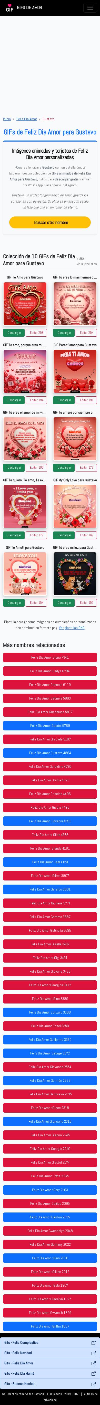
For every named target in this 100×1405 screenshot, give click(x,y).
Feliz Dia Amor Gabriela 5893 (50, 698)
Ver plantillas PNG (72, 627)
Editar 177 (37, 535)
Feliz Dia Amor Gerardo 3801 (50, 889)
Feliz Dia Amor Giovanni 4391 (50, 821)
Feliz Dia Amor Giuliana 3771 (50, 903)
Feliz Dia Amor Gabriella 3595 (50, 930)
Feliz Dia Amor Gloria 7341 (50, 657)
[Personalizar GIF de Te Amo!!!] (25, 574)
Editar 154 (37, 603)
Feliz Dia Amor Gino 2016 (50, 1258)
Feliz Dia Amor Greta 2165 (50, 1176)
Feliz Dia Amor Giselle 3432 (50, 944)
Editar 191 (86, 400)
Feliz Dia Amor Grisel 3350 (50, 1026)
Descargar (14, 333)
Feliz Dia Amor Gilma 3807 (50, 875)
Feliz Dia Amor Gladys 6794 (50, 671)
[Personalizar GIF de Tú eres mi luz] (75, 574)
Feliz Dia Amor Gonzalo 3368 (50, 1012)
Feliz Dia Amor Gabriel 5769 (50, 725)
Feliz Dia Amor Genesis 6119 (50, 684)
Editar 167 (87, 535)
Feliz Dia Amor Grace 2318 (50, 1107)
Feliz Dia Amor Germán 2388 (50, 1080)
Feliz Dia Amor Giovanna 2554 (50, 1066)
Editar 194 (37, 400)
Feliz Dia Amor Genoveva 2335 (50, 1094)
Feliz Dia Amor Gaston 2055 (50, 1217)
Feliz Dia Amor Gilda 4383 (50, 834)
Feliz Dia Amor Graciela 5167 (50, 739)
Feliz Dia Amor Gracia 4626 (50, 780)
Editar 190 (37, 468)
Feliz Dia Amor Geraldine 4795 (50, 766)
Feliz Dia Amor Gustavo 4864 (50, 753)
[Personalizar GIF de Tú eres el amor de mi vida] (25, 439)
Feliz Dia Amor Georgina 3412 (50, 985)
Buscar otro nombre (51, 222)
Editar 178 (87, 468)
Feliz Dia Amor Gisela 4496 (50, 807)
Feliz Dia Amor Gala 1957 (50, 1285)
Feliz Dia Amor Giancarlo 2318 (50, 1121)
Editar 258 (37, 333)
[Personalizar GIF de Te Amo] (25, 304)
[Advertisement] (50, 66)
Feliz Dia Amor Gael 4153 (50, 862)
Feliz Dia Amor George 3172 (50, 1053)
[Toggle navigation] (90, 8)
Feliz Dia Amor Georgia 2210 (50, 1148)
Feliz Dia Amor (26, 119)
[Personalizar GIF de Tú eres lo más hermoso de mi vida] (75, 304)
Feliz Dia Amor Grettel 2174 (50, 1162)
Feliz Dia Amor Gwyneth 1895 (50, 1312)
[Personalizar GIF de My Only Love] (75, 506)
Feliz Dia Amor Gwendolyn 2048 (50, 1230)
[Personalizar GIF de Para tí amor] (75, 371)
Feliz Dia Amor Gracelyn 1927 (50, 1299)
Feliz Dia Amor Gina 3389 (50, 998)
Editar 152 (86, 603)
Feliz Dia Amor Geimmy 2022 (50, 1244)
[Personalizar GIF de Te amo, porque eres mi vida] (25, 371)
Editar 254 (87, 333)
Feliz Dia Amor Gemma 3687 (50, 916)
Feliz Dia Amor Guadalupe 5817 (50, 712)
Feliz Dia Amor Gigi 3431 (50, 957)
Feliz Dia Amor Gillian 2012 (50, 1271)
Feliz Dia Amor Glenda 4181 (50, 848)
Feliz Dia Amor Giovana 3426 (50, 971)
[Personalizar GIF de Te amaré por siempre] (75, 439)
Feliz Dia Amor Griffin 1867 (50, 1326)
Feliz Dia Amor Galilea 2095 (50, 1203)
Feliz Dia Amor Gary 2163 (50, 1190)
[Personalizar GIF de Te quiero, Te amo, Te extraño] (25, 506)
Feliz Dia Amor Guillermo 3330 (50, 1039)
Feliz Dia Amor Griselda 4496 (50, 793)
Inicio (7, 119)
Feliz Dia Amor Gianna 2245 (50, 1135)
